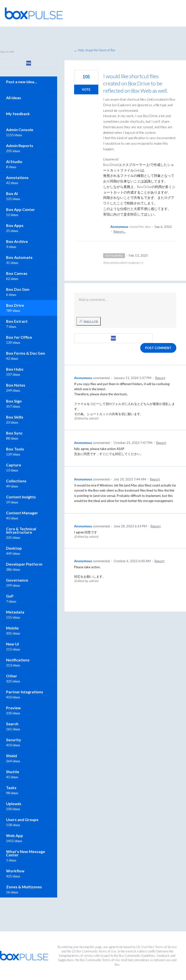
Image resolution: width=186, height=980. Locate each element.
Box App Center (20, 209)
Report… (120, 231)
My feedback (18, 113)
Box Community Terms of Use (96, 951)
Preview (13, 707)
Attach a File (91, 321)
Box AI (12, 193)
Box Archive (17, 241)
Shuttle (12, 771)
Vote (86, 89)
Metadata (15, 612)
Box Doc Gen (17, 289)
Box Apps (14, 225)
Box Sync (14, 433)
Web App (14, 835)
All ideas (13, 97)
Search (12, 723)
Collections (16, 481)
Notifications (18, 660)
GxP (10, 596)
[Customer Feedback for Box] (34, 13)
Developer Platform (24, 564)
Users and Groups (22, 819)
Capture (13, 465)
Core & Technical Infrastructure (21, 530)
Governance (17, 580)
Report (160, 378)
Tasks (11, 787)
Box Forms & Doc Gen (25, 353)
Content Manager (22, 512)
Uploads (13, 803)
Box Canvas (16, 273)
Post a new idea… (21, 81)
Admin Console (19, 129)
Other (11, 675)
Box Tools (15, 449)
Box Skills (14, 417)
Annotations (17, 177)
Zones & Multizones (24, 886)
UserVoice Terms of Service (159, 947)
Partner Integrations (24, 691)
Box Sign (14, 401)
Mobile (12, 628)
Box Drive (15, 305)
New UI (12, 644)
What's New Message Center (25, 853)
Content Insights (21, 496)
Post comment (158, 348)
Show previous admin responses (123, 262)
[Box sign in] (113, 338)
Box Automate (19, 257)
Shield (11, 755)
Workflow (15, 870)
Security (13, 739)
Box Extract (17, 321)
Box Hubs (14, 369)
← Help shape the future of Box (94, 50)
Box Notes (15, 385)
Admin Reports (19, 145)
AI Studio (14, 161)
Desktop (14, 548)
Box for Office (19, 337)
